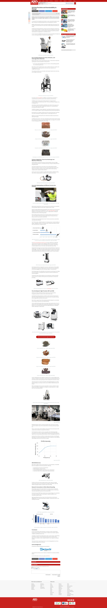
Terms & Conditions (70, 590)
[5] (64, 30)
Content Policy (69, 593)
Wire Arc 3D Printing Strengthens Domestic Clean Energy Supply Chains (71, 20)
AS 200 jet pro (49, 288)
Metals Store (52, 592)
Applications (60, 588)
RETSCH (48, 555)
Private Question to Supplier (56, 574)
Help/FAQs (60, 593)
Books (51, 588)
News (51, 583)
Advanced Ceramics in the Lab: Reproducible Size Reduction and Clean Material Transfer (70, 40)
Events (51, 591)
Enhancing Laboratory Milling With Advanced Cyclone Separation (71, 36)
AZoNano (32, 583)
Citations (33, 561)
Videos (51, 590)
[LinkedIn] (29, 15)
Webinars (60, 583)
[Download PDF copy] (29, 13)
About (68, 583)
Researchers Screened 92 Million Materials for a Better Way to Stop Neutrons (71, 11)
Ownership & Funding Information (70, 595)
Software (51, 594)
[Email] (29, 23)
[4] (64, 25)
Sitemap (68, 592)
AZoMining (32, 589)
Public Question (48, 574)
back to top (72, 597)
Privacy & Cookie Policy (70, 591)
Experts (60, 592)
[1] (64, 11)
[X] (29, 19)
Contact (68, 588)
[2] (64, 16)
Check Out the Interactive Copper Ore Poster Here (46, 336)
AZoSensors (42, 583)
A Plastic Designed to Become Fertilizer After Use (71, 16)
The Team (60, 594)
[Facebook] (29, 17)
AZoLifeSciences (42, 588)
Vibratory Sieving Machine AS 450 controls (39, 242)
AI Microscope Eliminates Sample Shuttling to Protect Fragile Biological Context (71, 25)
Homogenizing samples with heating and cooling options (70, 44)
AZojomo (60, 590)
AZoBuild (32, 588)
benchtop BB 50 (39, 97)
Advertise (68, 589)
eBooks (51, 589)
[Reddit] (29, 21)
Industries (60, 589)
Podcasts (60, 591)
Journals (51, 593)
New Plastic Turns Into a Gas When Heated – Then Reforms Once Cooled (72, 29)
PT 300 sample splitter (51, 210)
